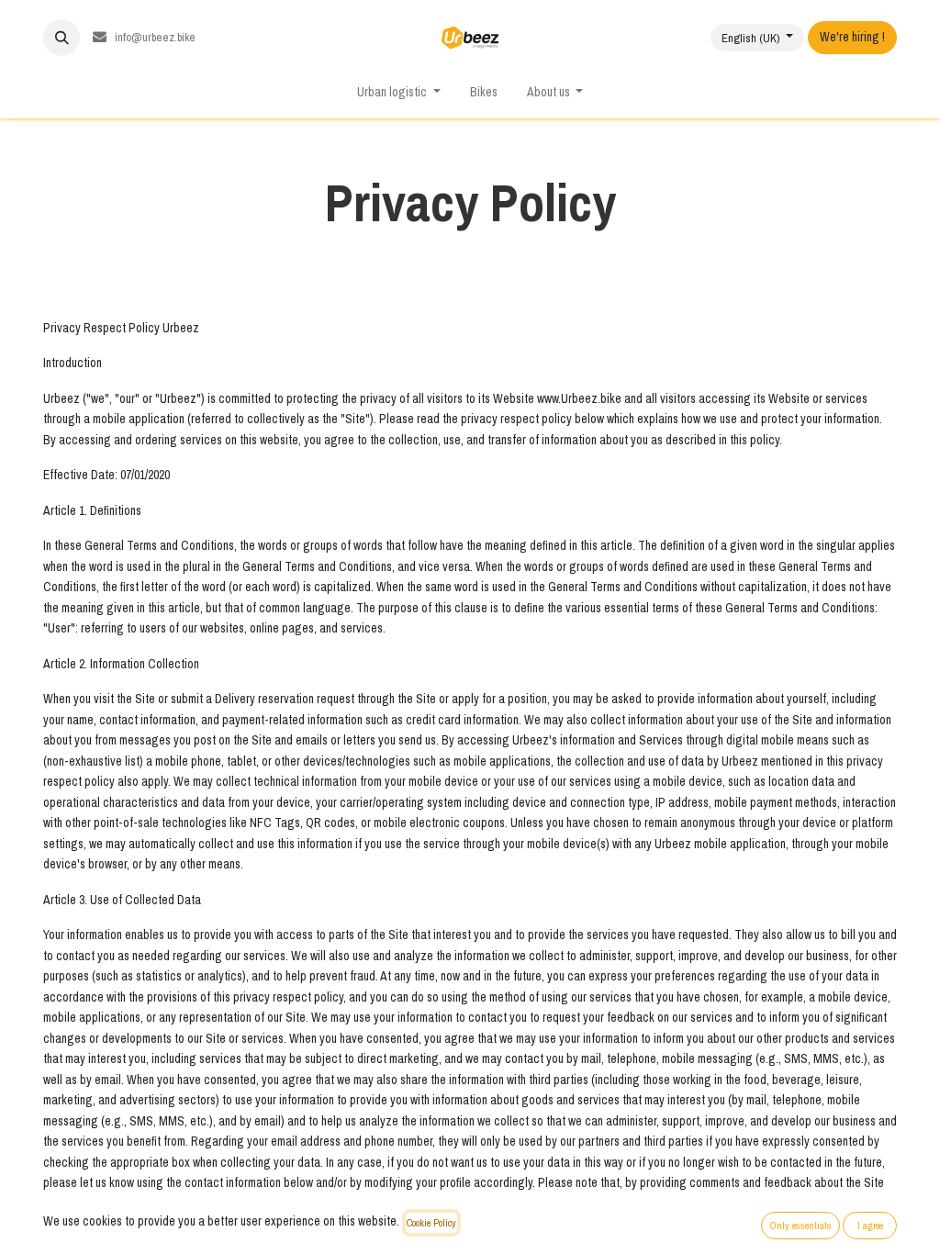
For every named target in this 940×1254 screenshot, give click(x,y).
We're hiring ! (852, 37)
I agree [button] (870, 1225)
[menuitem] (483, 93)
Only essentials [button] (800, 1225)
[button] (61, 37)
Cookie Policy (431, 1223)
